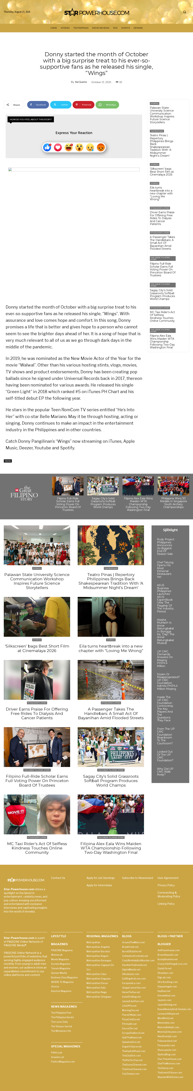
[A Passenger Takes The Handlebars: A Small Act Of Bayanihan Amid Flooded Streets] (182, 236)
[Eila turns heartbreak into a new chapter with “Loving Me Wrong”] (182, 187)
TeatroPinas (157, 131)
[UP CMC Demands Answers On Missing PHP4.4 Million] (180, 653)
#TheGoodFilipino (160, 208)
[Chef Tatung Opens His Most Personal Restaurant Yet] (180, 564)
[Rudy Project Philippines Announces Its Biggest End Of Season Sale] (180, 541)
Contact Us (58, 877)
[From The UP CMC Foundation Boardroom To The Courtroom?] (180, 731)
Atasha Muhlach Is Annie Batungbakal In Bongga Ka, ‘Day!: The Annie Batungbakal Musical (165, 631)
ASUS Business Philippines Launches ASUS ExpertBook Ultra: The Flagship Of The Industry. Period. (165, 598)
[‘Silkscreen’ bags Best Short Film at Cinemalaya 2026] (182, 168)
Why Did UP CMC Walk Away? (165, 771)
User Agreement (168, 877)
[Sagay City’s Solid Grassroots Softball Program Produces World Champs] (182, 287)
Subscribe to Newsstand (137, 877)
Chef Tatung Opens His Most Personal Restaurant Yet (165, 570)
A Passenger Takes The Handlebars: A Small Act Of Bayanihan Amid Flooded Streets (162, 242)
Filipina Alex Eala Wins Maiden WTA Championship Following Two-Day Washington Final (162, 341)
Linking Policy (166, 903)
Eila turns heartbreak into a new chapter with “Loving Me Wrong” (161, 193)
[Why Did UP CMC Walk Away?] (180, 771)
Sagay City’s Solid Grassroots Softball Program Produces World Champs (162, 295)
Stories (8, 461)
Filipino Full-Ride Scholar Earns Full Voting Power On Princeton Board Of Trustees (162, 269)
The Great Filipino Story (160, 258)
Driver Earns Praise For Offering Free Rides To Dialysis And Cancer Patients (162, 218)
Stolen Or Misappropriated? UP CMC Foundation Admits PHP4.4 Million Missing (168, 682)
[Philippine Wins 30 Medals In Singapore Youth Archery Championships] (173, 486)
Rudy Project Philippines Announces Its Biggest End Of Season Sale (165, 547)
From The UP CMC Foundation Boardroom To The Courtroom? (166, 736)
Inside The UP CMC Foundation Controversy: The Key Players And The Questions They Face (165, 708)
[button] (184, 12)
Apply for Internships (99, 885)
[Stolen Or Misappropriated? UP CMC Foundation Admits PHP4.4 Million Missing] (185, 676)
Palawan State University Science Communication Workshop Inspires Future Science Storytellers (162, 115)
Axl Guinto (81, 81)
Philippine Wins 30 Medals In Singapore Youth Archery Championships (173, 503)
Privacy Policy (166, 885)
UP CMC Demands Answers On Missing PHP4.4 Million (165, 659)
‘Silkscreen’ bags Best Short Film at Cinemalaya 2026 (162, 171)
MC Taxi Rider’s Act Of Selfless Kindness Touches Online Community (162, 316)
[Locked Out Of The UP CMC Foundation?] (180, 753)
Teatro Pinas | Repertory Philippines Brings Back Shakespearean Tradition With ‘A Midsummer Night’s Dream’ (161, 145)
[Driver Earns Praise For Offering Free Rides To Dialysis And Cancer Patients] (182, 211)
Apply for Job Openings (101, 877)
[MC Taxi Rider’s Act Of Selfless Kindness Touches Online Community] (182, 311)
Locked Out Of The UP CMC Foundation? (165, 756)
